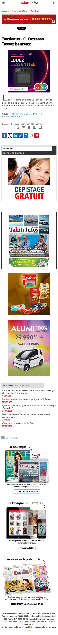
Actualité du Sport (20, 11)
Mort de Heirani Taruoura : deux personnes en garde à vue (26, 415)
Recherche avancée (13, 153)
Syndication (37, 627)
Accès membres (9, 627)
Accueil (5, 11)
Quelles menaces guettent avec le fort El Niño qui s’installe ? (29, 406)
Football (35, 11)
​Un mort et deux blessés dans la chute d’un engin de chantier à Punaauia (28, 391)
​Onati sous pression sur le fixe (18, 423)
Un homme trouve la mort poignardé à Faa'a (26, 399)
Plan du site (22, 627)
